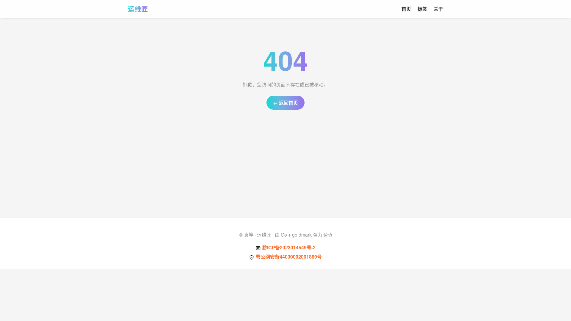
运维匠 (138, 8)
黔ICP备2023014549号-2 (289, 247)
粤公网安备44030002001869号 (289, 256)
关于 (438, 8)
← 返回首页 (285, 102)
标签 (422, 8)
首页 (406, 8)
